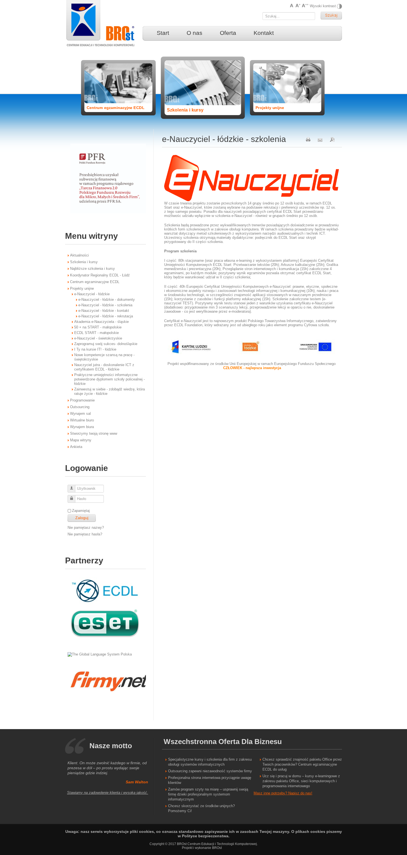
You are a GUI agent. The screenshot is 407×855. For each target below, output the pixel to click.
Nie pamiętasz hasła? (85, 534)
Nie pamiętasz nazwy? (86, 527)
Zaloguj (81, 517)
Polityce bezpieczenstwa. (206, 836)
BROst (217, 848)
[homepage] (104, 23)
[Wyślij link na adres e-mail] (320, 139)
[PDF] (332, 139)
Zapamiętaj (81, 511)
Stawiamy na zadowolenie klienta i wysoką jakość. (107, 793)
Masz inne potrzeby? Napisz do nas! (283, 793)
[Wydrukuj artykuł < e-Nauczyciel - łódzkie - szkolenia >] (308, 139)
